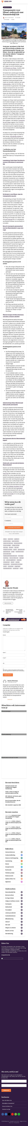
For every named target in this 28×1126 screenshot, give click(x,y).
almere (5, 539)
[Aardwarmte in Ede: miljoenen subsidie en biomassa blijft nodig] (6, 711)
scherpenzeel (6, 562)
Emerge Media (16, 1121)
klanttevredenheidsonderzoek (10, 555)
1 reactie (12, 19)
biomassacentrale (18, 543)
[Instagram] (9, 1114)
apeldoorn (16, 539)
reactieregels (6, 632)
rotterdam (19, 560)
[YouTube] (12, 1114)
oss (4, 560)
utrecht (5, 566)
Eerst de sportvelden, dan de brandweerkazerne (12, 801)
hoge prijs (5, 473)
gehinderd (19, 488)
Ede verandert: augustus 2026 (13, 805)
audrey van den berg (8, 543)
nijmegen (22, 558)
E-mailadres (8, 520)
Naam (4, 652)
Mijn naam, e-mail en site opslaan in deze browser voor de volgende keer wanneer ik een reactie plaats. (13, 670)
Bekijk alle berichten (8, 603)
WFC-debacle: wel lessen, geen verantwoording (13, 796)
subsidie (17, 562)
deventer (11, 547)
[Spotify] (15, 1114)
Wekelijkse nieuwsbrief (8, 1103)
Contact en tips (6, 1109)
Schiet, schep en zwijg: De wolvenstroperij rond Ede (12, 792)
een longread (8, 219)
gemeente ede (21, 549)
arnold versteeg (6, 541)
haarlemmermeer (19, 551)
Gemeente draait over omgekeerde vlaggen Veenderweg (11, 787)
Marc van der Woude (9, 17)
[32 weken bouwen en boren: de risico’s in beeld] (6, 734)
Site (3, 663)
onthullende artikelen (15, 136)
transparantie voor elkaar (16, 564)
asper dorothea (15, 541)
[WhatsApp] (19, 1114)
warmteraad (15, 568)
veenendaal (10, 566)
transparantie (6, 564)
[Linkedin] (6, 1114)
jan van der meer (7, 553)
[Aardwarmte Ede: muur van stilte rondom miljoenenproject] (9, 757)
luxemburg (5, 558)
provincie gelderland (10, 560)
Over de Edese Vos (7, 1100)
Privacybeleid (16, 1122)
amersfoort (10, 539)
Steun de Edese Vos (7, 1106)
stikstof (12, 562)
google (12, 551)
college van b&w (15, 545)
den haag (5, 547)
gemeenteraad (6, 551)
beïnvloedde (10, 494)
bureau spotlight (7, 545)
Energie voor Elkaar (11, 68)
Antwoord (10, 699)
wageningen (17, 566)
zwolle (21, 568)
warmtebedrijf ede (7, 568)
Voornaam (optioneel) (11, 514)
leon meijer (20, 555)
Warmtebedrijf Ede (7, 7)
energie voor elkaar (7, 549)
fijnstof (15, 549)
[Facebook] (2, 1114)
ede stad (16, 547)
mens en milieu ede (14, 558)
